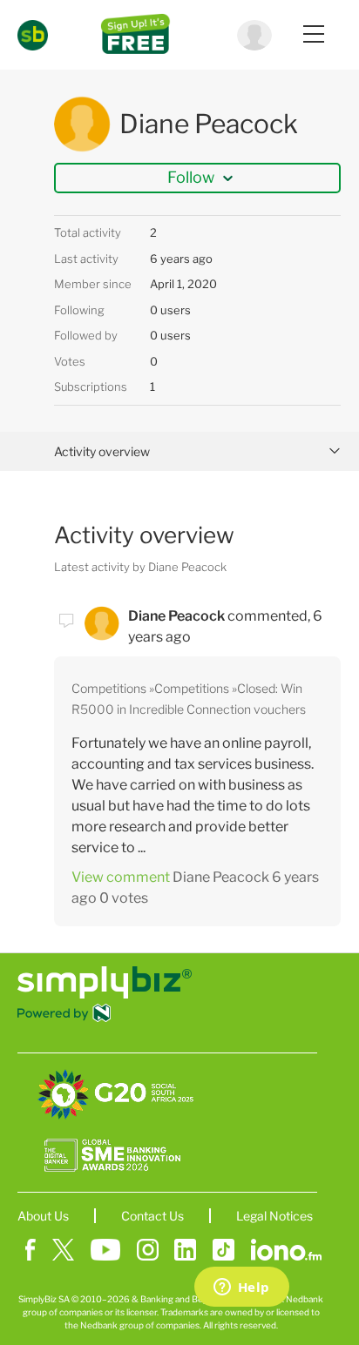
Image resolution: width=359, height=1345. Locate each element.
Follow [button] (190, 177)
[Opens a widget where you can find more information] (241, 1288)
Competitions (108, 688)
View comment (120, 877)
